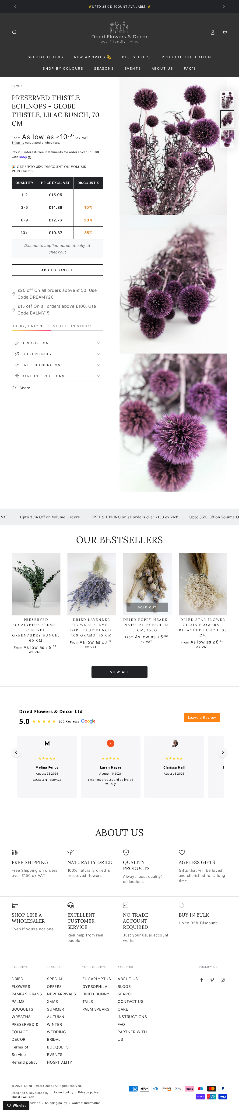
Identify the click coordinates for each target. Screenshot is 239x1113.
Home (16, 85)
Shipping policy (56, 1103)
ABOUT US (128, 978)
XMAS (52, 1001)
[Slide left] (16, 6)
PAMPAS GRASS (27, 994)
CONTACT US (130, 1001)
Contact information (86, 1103)
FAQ (121, 1024)
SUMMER (55, 1009)
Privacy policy (88, 1092)
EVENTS (55, 1054)
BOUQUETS (22, 1009)
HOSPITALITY (59, 1062)
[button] (14, 32)
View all (119, 672)
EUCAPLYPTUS (96, 978)
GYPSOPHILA (95, 986)
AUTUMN (55, 1016)
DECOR (18, 1039)
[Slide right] (223, 6)
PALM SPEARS (95, 1009)
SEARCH (126, 994)
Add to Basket (57, 270)
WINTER (54, 1024)
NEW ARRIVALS (61, 994)
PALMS (18, 1001)
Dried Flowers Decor (38, 1086)
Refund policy (25, 1062)
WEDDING (56, 1032)
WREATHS (21, 1016)
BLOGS (124, 986)
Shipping (18, 142)
